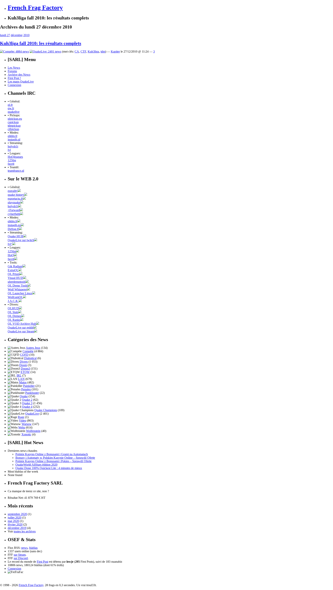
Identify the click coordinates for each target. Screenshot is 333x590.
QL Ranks (14, 319)
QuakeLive (32, 413)
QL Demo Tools (18, 285)
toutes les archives (25, 531)
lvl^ (10, 244)
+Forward (14, 210)
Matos (23, 382)
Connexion (14, 85)
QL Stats (13, 312)
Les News (14, 67)
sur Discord (21, 558)
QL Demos (14, 316)
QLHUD (13, 308)
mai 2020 (13, 521)
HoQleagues (15, 156)
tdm (103, 51)
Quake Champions (45, 410)
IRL (19, 375)
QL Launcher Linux (20, 293)
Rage (21, 417)
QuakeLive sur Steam (21, 331)
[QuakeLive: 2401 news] (45, 51)
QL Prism (13, 274)
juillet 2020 (14, 517)
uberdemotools (17, 281)
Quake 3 (27, 403)
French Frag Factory (35, 7)
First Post (42, 561)
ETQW (25, 372)
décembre (17, 35)
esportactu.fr (15, 198)
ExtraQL (13, 270)
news (24, 547)
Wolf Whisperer (17, 289)
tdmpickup (14, 125)
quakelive (13, 111)
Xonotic (26, 434)
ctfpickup (13, 129)
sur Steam (20, 554)
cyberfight (14, 214)
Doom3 (25, 368)
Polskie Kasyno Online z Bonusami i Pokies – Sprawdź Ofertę (53, 461)
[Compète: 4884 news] (14, 51)
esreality (13, 190)
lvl (9, 149)
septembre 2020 (17, 514)
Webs (21, 427)
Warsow (27, 424)
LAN (21, 379)
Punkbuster (32, 392)
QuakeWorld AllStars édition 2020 (36, 464)
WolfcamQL (15, 297)
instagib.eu (14, 225)
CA (77, 51)
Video (22, 420)
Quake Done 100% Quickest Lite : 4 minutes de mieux (48, 468)
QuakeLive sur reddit (21, 327)
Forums (12, 71)
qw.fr (11, 108)
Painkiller (29, 385)
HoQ (11, 255)
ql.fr (10, 104)
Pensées (26, 389)
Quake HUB (15, 236)
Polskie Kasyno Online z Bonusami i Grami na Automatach (51, 454)
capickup (13, 122)
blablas (33, 547)
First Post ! (14, 78)
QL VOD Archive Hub (22, 323)
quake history (16, 194)
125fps (12, 160)
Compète (28, 351)
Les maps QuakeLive (21, 81)
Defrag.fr (13, 229)
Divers (24, 361)
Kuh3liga (93, 51)
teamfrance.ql (16, 170)
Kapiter (115, 51)
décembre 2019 (17, 528)
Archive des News (19, 74)
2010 (26, 35)
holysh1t (13, 146)
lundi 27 (5, 35)
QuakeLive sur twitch (21, 240)
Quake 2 (27, 399)
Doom (23, 365)
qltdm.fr (12, 136)
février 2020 (15, 524)
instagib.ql (14, 139)
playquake (14, 202)
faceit (11, 163)
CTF (83, 51)
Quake (24, 396)
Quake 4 (27, 406)
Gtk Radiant (15, 266)
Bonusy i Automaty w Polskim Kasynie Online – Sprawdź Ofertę (55, 457)
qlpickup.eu (15, 118)
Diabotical (30, 358)
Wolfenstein (33, 431)
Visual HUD (15, 278)
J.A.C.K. (13, 301)
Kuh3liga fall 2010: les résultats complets (40, 43)
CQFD (24, 354)
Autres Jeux (33, 347)
